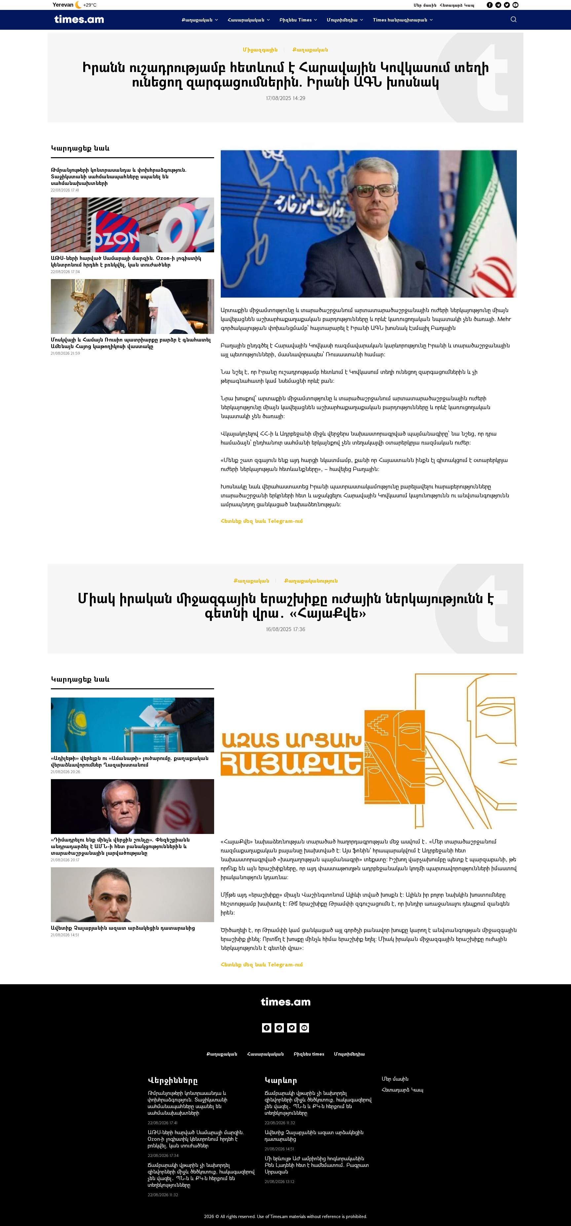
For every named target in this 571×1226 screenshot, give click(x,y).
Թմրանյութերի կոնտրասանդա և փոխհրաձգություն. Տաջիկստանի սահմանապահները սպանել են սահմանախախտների (119, 176)
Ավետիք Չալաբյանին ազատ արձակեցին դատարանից (123, 927)
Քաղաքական (197, 20)
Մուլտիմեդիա (342, 20)
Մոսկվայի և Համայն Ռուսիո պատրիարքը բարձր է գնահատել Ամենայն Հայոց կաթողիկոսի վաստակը (131, 342)
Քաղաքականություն (311, 580)
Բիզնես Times (296, 20)
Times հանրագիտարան (400, 20)
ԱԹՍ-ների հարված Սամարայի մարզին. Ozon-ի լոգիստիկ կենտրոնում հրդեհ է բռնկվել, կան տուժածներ (126, 261)
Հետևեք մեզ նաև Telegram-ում (262, 520)
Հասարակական (246, 20)
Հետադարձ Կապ (457, 5)
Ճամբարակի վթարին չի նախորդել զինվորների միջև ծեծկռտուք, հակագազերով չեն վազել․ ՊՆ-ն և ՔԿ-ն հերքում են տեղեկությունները (201, 1174)
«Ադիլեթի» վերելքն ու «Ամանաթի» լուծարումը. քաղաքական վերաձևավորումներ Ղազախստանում (130, 761)
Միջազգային (260, 49)
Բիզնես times (309, 1054)
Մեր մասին (425, 5)
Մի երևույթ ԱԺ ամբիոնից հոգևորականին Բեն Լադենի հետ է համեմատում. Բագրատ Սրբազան (317, 1165)
